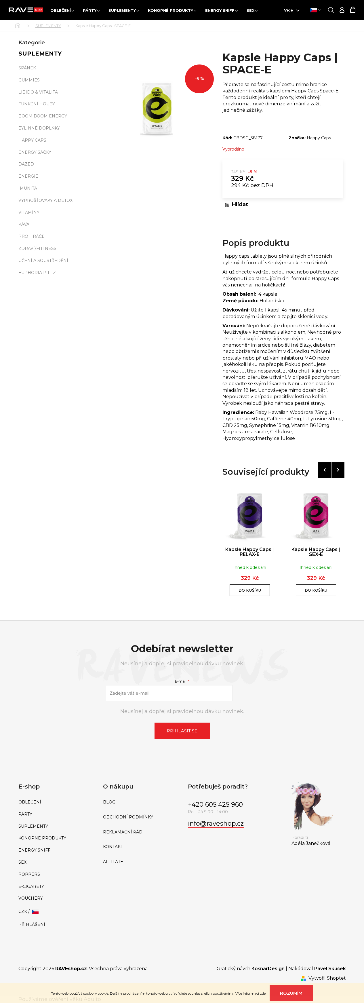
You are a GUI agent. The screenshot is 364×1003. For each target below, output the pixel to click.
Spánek (27, 68)
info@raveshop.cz (216, 823)
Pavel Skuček (330, 968)
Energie (28, 176)
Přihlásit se (182, 731)
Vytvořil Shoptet (327, 978)
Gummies (29, 80)
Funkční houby (36, 104)
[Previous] (324, 470)
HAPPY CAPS (32, 140)
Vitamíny (28, 212)
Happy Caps (319, 137)
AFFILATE (113, 861)
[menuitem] (62, 10)
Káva (23, 224)
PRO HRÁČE (31, 236)
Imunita (27, 188)
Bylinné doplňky (39, 128)
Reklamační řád (122, 832)
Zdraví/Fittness (37, 248)
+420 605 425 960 (215, 804)
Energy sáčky (34, 152)
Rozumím (291, 993)
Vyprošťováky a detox (45, 200)
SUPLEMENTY (40, 53)
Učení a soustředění (43, 260)
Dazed (26, 164)
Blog (109, 802)
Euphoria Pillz (37, 272)
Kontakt (113, 846)
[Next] (337, 470)
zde (263, 993)
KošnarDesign (268, 968)
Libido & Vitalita (38, 92)
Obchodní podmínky (128, 817)
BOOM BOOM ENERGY (42, 116)
